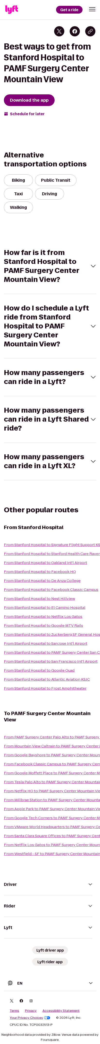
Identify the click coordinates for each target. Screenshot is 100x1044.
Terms (14, 1011)
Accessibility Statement (61, 1011)
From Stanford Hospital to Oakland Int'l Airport (45, 562)
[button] (92, 9)
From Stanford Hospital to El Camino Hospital (44, 607)
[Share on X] (59, 31)
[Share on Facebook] (75, 31)
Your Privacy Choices (26, 1018)
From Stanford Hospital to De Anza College (42, 580)
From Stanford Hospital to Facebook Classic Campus (51, 589)
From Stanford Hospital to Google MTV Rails (43, 625)
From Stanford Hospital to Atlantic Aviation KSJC (47, 679)
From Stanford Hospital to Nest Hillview (39, 598)
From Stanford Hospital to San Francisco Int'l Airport (51, 661)
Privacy (31, 1011)
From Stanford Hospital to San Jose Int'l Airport (45, 643)
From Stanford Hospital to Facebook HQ (40, 571)
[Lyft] (11, 9)
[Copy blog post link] (90, 31)
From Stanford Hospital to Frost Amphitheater (45, 688)
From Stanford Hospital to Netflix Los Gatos (43, 616)
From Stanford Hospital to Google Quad (39, 670)
